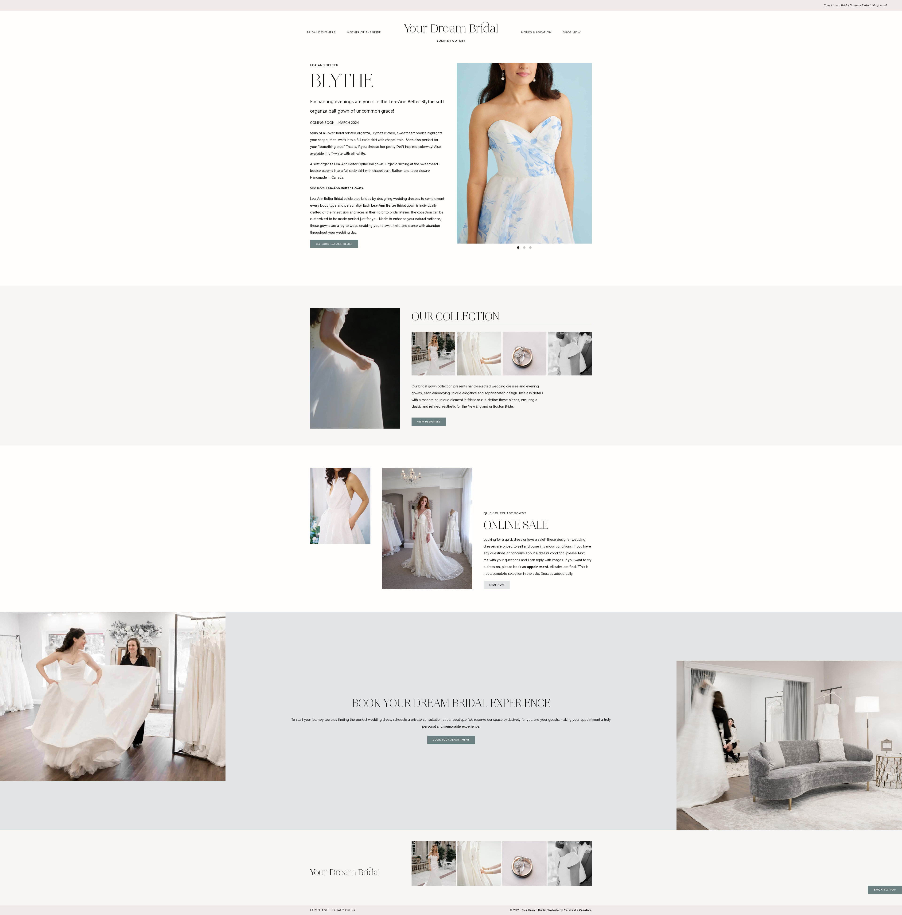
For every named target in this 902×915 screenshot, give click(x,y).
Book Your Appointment (451, 739)
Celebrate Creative (577, 910)
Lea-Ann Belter (383, 205)
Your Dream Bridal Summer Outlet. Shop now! (855, 5)
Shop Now (497, 584)
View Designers (428, 421)
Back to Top (885, 889)
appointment (537, 566)
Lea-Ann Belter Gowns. (345, 188)
